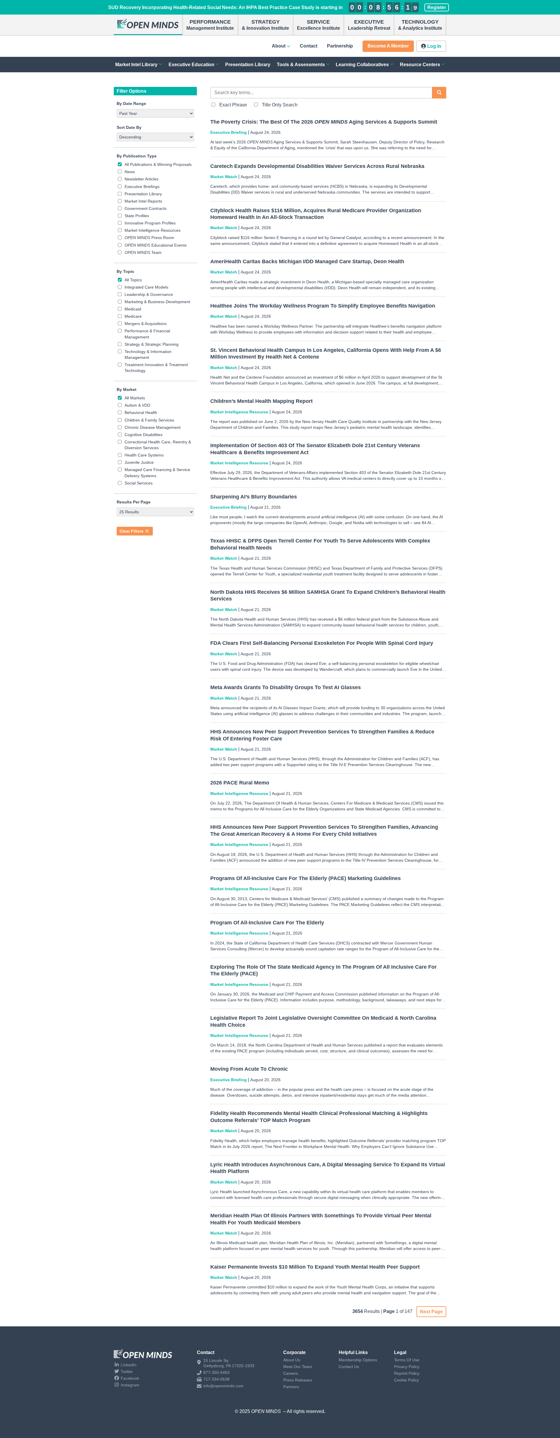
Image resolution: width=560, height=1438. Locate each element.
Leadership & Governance (149, 294)
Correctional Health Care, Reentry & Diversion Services (158, 445)
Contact (308, 45)
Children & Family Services (149, 420)
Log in (434, 46)
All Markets (135, 398)
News (130, 171)
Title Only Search (280, 104)
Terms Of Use (406, 1360)
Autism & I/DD (137, 405)
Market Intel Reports (143, 201)
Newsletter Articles (141, 179)
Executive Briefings (142, 186)
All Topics (133, 280)
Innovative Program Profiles (150, 223)
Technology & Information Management (148, 354)
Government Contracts (146, 208)
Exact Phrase (233, 104)
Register (436, 7)
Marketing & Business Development (157, 301)
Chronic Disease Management (153, 427)
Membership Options (358, 1360)
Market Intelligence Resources (153, 230)
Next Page (431, 1311)
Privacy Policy (406, 1366)
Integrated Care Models (146, 287)
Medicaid (133, 309)
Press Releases (297, 1380)
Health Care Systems (144, 455)
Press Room (149, 237)
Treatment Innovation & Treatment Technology (156, 367)
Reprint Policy (406, 1373)
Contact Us (349, 1366)
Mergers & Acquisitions (146, 323)
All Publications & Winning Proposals (158, 164)
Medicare (133, 316)
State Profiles (137, 215)
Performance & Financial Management (147, 334)
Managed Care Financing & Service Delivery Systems (157, 472)
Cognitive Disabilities (143, 434)
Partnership (340, 45)
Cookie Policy (406, 1380)
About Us (291, 1360)
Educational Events (156, 245)
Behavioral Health (141, 412)
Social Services (139, 483)
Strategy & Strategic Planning (151, 344)
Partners (291, 1386)
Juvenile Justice (139, 462)
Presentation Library (143, 194)
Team (143, 252)
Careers (290, 1373)
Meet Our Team (297, 1366)
